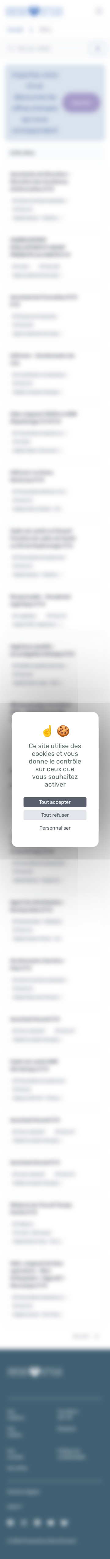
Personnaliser (55, 828)
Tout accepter (55, 802)
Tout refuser (55, 815)
